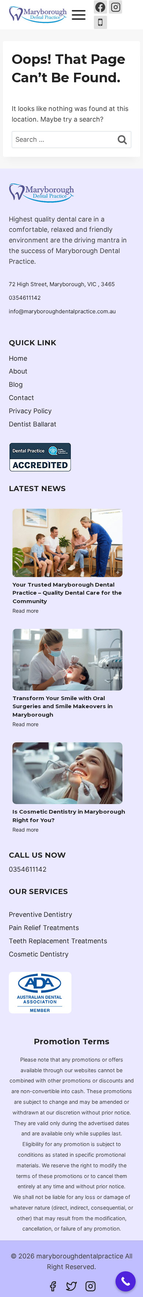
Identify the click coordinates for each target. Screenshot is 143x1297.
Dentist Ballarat (32, 424)
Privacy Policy (30, 411)
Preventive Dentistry (40, 914)
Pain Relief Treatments (44, 928)
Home (18, 358)
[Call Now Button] (125, 1281)
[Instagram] (115, 7)
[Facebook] (100, 7)
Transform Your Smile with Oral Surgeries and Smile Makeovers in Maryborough (62, 706)
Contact (21, 397)
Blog (16, 384)
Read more (25, 611)
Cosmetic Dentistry (39, 954)
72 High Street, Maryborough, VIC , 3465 (62, 284)
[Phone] (100, 22)
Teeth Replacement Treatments (58, 941)
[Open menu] (78, 14)
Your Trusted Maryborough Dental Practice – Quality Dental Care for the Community (67, 593)
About (18, 371)
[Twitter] (71, 1286)
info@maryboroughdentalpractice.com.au (62, 311)
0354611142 (25, 297)
